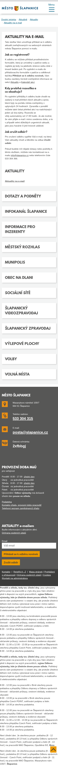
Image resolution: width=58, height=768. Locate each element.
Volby (11, 359)
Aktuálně (23, 19)
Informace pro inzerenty (20, 229)
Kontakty (6, 572)
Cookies (47, 575)
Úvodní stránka (8, 19)
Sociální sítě (17, 293)
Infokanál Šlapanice (26, 212)
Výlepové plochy (22, 344)
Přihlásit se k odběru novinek (21, 554)
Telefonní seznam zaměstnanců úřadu (20, 508)
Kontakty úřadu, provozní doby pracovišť (21, 505)
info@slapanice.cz (20, 155)
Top (53, 749)
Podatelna (7, 502)
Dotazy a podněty (23, 196)
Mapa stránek (36, 572)
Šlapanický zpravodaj (27, 329)
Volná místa (17, 374)
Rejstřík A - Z (19, 572)
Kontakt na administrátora (15, 578)
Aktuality (34, 19)
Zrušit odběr (11, 562)
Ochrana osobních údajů (14, 533)
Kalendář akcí (28, 82)
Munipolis (15, 262)
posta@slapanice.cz (30, 432)
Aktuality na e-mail (13, 22)
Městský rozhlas (22, 247)
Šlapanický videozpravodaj (21, 311)
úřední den (29, 476)
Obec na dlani (19, 278)
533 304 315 (23, 418)
